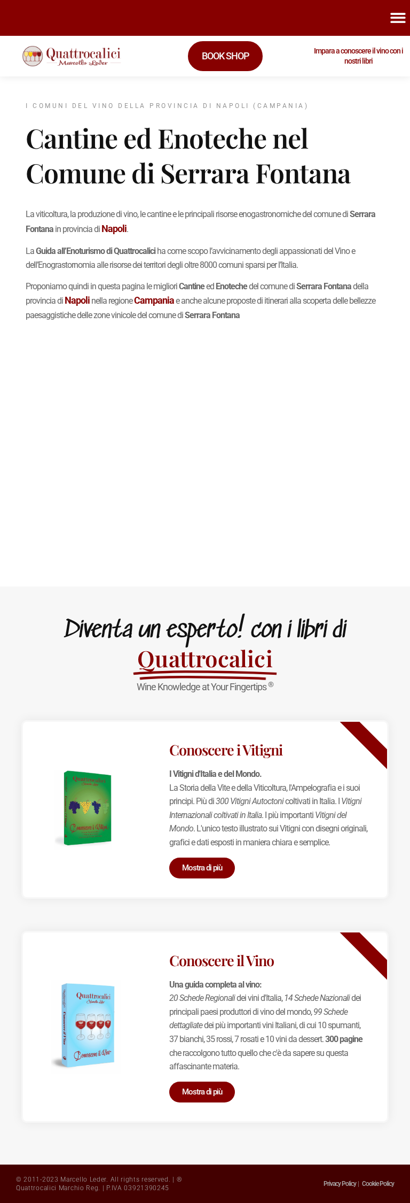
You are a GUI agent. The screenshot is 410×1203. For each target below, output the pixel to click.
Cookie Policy (378, 1183)
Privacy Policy (340, 1183)
